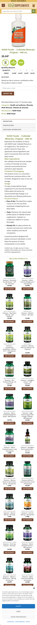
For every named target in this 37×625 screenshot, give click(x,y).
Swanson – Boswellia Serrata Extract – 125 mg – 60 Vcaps (9, 282)
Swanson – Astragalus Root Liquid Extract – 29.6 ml (27, 449)
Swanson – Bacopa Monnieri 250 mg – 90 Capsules (27, 347)
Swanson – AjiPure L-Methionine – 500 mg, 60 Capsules (9, 578)
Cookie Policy (10, 621)
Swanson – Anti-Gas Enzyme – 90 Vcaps (9, 545)
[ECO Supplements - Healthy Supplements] (18, 5)
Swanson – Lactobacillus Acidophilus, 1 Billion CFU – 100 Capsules (9, 348)
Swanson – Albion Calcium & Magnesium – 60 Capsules (27, 282)
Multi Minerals (6, 108)
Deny (18, 611)
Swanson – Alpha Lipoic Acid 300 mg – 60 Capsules (27, 578)
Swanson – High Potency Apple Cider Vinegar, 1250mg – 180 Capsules (27, 415)
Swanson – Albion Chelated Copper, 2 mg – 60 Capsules (9, 449)
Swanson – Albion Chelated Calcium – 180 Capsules (28, 545)
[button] (34, 588)
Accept (18, 606)
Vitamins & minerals (20, 108)
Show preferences (18, 617)
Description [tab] (7, 121)
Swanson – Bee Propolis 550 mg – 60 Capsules (9, 382)
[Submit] (34, 11)
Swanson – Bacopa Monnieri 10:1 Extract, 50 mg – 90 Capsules (9, 481)
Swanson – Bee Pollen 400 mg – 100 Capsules (9, 314)
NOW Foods (16, 111)
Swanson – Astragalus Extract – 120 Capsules (27, 382)
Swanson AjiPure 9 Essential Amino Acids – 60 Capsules (27, 481)
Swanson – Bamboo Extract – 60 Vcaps (27, 314)
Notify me (7, 93)
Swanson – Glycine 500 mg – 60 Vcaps (9, 514)
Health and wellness (18, 105)
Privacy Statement (20, 621)
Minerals (29, 105)
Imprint (28, 621)
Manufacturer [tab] (8, 125)
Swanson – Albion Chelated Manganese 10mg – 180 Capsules (9, 414)
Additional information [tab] (12, 129)
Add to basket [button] (9, 288)
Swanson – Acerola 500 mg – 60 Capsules (27, 514)
